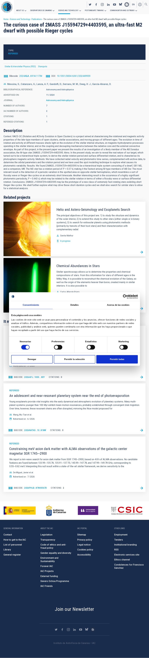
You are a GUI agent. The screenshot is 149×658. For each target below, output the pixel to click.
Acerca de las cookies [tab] (118, 305)
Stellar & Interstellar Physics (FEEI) (20, 66)
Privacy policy (84, 539)
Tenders (118, 539)
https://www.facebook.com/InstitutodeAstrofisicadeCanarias (96, 4)
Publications (37, 19)
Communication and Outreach (122, 10)
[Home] (7, 7)
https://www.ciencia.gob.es (19, 510)
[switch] (58, 347)
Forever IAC (46, 566)
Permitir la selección (74, 359)
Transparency (47, 539)
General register (12, 554)
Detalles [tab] (74, 305)
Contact (7, 534)
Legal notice (84, 544)
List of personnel (12, 544)
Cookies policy (85, 549)
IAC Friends (46, 586)
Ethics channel (122, 559)
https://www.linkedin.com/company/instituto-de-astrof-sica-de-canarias (108, 4)
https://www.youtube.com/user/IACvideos (114, 4)
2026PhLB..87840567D (35, 488)
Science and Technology (68, 10)
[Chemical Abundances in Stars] (142, 309)
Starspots (42, 66)
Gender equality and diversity (55, 553)
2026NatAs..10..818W (35, 430)
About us (20, 10)
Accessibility (84, 554)
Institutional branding (125, 544)
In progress (65, 241)
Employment (120, 534)
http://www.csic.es (127, 510)
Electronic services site (126, 554)
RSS (116, 549)
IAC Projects (47, 571)
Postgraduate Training (94, 10)
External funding (49, 576)
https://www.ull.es (88, 510)
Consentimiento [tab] (31, 305)
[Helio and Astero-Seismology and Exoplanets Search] (142, 252)
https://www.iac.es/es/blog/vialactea (127, 4)
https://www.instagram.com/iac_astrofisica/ (102, 4)
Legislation (46, 534)
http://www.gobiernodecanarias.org (56, 510)
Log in (140, 4)
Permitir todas (117, 359)
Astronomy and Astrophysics (60, 100)
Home (5, 19)
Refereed (13, 53)
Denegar (32, 359)
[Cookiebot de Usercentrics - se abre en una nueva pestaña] (125, 296)
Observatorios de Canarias (41, 10)
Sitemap (81, 534)
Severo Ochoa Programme (54, 581)
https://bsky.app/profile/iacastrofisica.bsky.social (121, 4)
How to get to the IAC (14, 539)
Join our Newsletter (74, 609)
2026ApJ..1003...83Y (34, 377)
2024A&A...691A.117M (30, 76)
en (133, 4)
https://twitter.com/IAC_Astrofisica (90, 4)
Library (7, 549)
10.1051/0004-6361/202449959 (73, 76)
